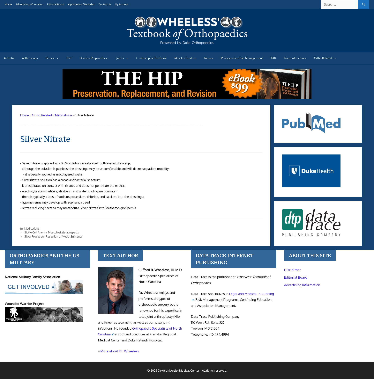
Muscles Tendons (185, 58)
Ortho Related (323, 58)
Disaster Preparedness (94, 58)
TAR (273, 58)
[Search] (363, 4)
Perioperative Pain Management (242, 58)
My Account (121, 4)
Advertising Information (29, 4)
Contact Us (105, 4)
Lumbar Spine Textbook (151, 58)
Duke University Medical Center (178, 370)
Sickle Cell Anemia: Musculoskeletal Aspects (51, 232)
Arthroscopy (30, 58)
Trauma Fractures (295, 58)
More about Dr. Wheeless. (120, 351)
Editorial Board (55, 4)
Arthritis (9, 58)
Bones (50, 58)
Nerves (208, 58)
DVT (69, 58)
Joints (120, 58)
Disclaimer (292, 270)
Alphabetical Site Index (81, 4)
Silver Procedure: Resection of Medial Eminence (53, 236)
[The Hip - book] (187, 98)
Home (8, 4)
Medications (31, 228)
